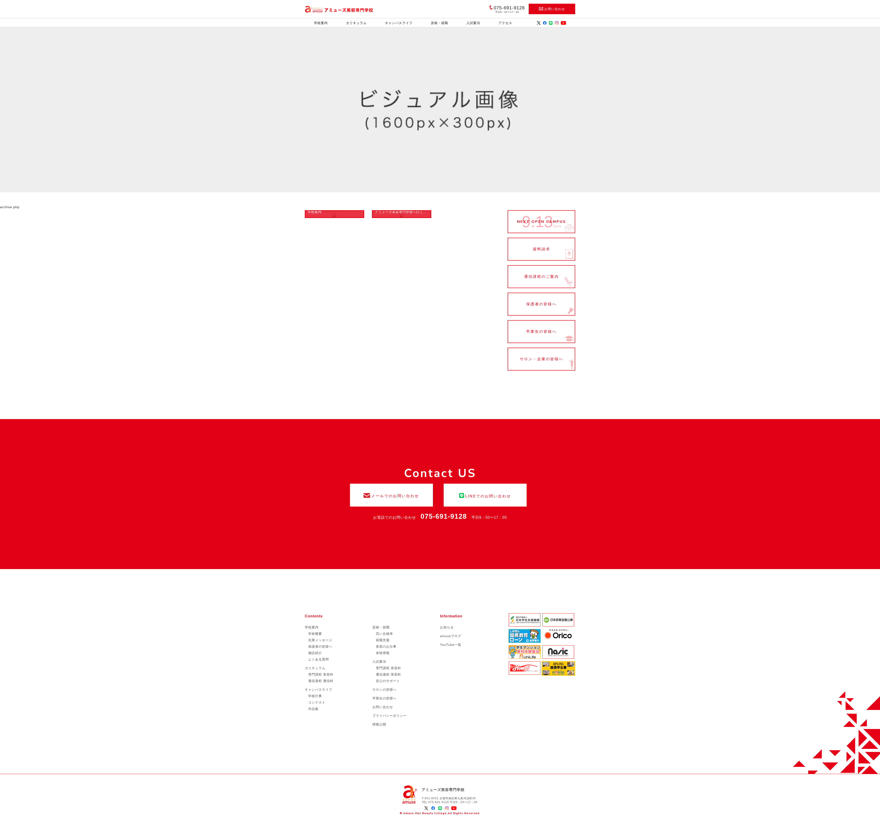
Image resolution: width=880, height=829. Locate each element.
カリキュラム (356, 23)
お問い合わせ (554, 9)
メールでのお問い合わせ (391, 495)
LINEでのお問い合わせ (485, 495)
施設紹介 (315, 653)
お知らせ (447, 627)
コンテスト (316, 702)
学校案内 (321, 23)
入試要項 (473, 23)
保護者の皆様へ (541, 304)
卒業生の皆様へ (541, 332)
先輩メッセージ (320, 640)
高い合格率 (384, 633)
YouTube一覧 (450, 644)
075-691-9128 (444, 516)
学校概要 (315, 633)
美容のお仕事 (386, 646)
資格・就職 (439, 23)
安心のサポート (388, 681)
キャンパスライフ (398, 23)
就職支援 (383, 640)
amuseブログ (450, 636)
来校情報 (383, 653)
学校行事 (315, 696)
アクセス (505, 23)
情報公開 (379, 724)
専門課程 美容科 (320, 674)
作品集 (313, 709)
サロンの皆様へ (384, 689)
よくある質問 (318, 659)
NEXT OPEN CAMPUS (541, 222)
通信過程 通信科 (320, 681)
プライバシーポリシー (389, 715)
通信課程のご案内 (541, 277)
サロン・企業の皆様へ (541, 359)
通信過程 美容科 (388, 674)
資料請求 (541, 249)
